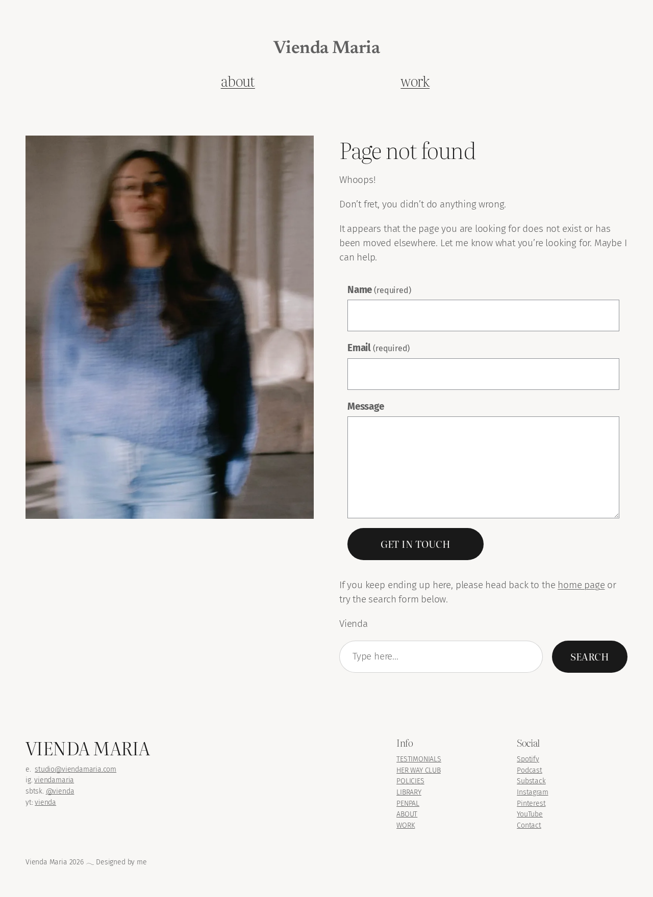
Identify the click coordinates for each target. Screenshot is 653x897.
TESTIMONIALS (418, 759)
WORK (405, 825)
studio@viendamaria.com (75, 769)
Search (589, 656)
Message (365, 406)
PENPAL (407, 803)
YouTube (530, 814)
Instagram (532, 792)
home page (581, 585)
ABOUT (406, 814)
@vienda (60, 791)
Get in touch (415, 544)
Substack (531, 781)
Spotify (528, 759)
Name (379, 290)
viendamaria (54, 780)
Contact (529, 825)
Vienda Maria (326, 49)
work (415, 80)
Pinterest (531, 803)
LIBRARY (408, 792)
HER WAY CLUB (418, 770)
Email (378, 348)
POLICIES (410, 781)
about (238, 80)
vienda (45, 802)
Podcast (529, 770)
